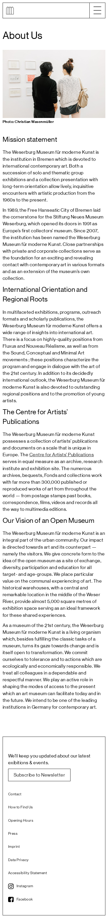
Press (13, 834)
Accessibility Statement (27, 873)
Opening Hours (20, 820)
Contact (14, 794)
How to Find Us (20, 807)
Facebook (25, 899)
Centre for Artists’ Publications (61, 454)
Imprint (14, 847)
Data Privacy (18, 860)
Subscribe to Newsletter (39, 775)
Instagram (25, 886)
